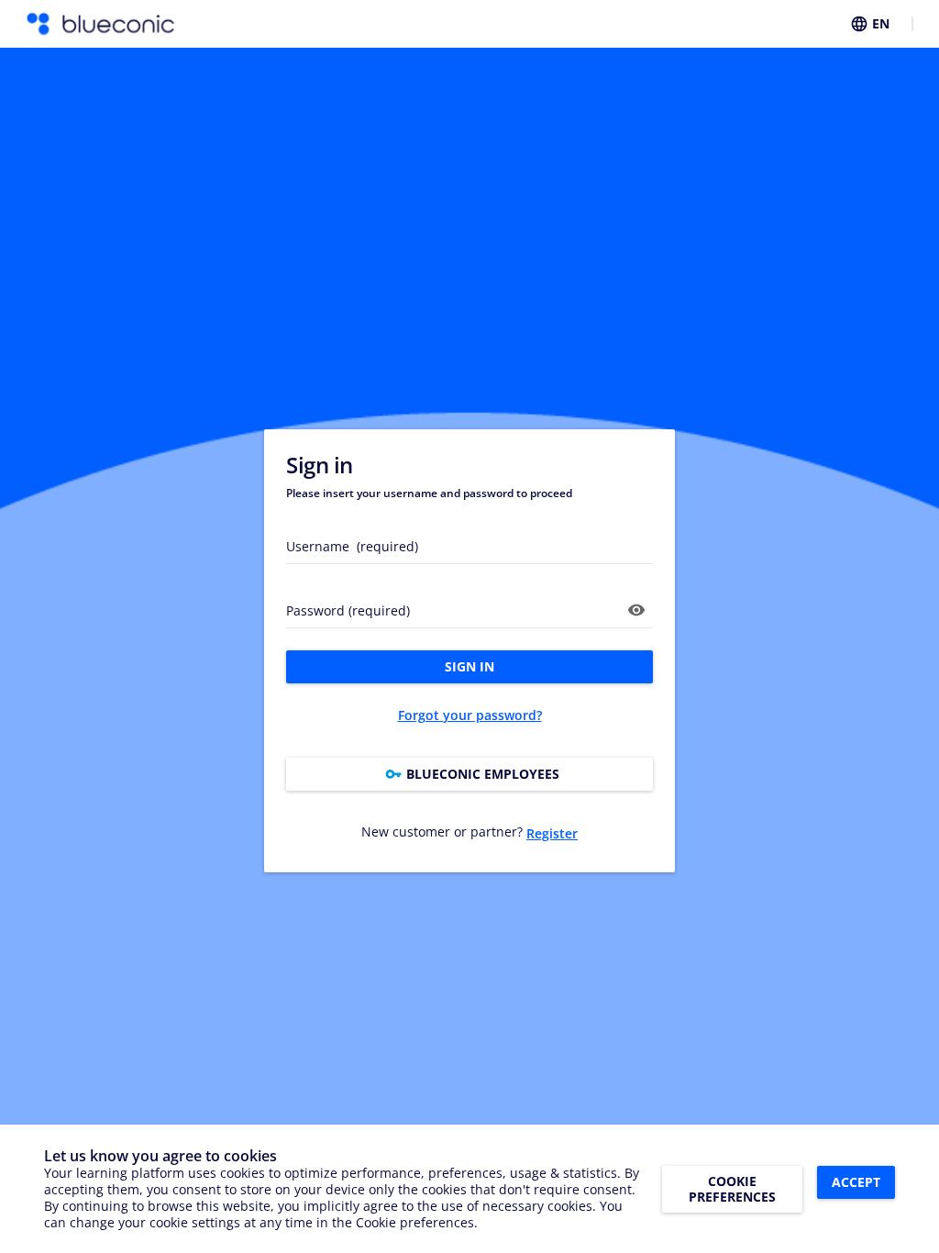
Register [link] (552, 833)
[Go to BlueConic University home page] (100, 23)
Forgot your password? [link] (470, 715)
